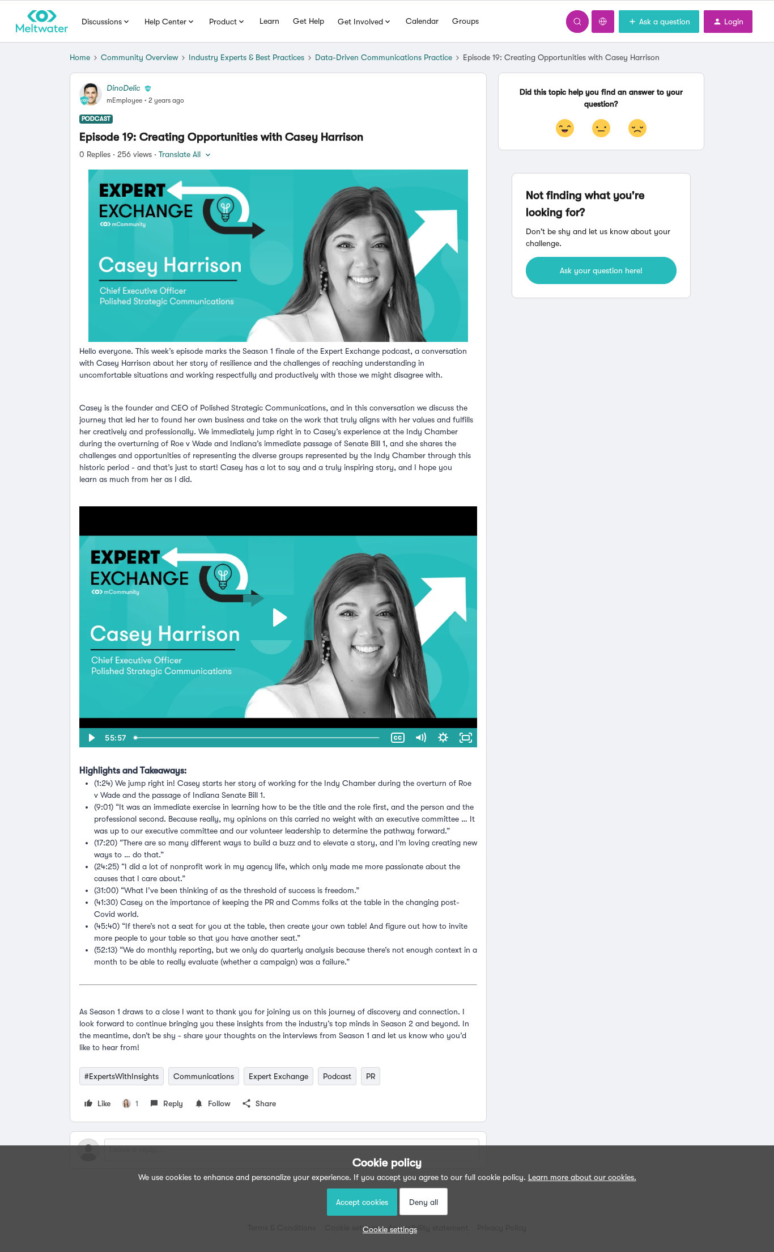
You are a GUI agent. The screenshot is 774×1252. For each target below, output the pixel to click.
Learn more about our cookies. (582, 1177)
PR (370, 1076)
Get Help (308, 21)
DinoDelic (123, 87)
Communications (203, 1076)
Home (80, 57)
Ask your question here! (601, 270)
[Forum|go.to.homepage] (42, 21)
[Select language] (603, 21)
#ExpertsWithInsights (121, 1076)
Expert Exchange (278, 1076)
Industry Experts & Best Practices (246, 57)
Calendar (422, 21)
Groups (465, 21)
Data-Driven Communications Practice (383, 57)
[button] (659, 21)
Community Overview (139, 57)
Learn (269, 21)
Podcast (337, 1076)
